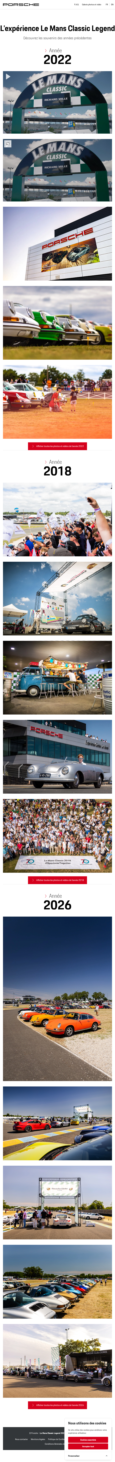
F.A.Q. (76, 4)
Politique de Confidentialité (59, 1439)
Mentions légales (38, 1439)
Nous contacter (21, 1439)
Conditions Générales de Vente (57, 1444)
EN (112, 4)
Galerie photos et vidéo (91, 4)
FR (107, 4)
